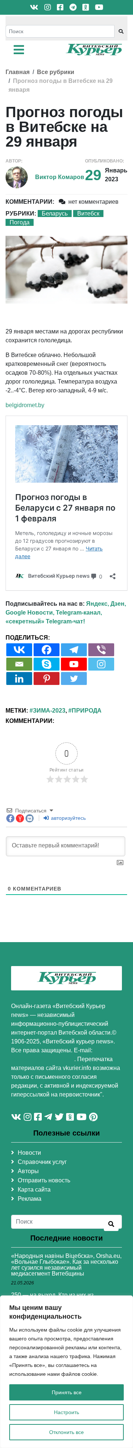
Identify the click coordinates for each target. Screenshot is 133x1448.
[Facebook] (46, 649)
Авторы (28, 1171)
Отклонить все (66, 1432)
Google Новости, (30, 612)
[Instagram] (101, 664)
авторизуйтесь (68, 818)
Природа (87, 710)
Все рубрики (55, 72)
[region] (66, 1371)
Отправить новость (44, 1180)
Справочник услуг (42, 1162)
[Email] (19, 664)
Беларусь (55, 213)
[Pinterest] (46, 678)
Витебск (88, 213)
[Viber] (101, 649)
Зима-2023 (49, 710)
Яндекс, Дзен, (106, 604)
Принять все (67, 1392)
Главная (18, 72)
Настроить (66, 1412)
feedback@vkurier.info (42, 1059)
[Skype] (46, 664)
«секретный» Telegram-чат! (45, 621)
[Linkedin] (19, 678)
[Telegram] (74, 649)
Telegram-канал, (79, 612)
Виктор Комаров (59, 177)
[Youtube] (74, 664)
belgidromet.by (25, 405)
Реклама (29, 1199)
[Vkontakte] (19, 649)
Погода (20, 222)
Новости (29, 1153)
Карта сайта (34, 1189)
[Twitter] (74, 678)
